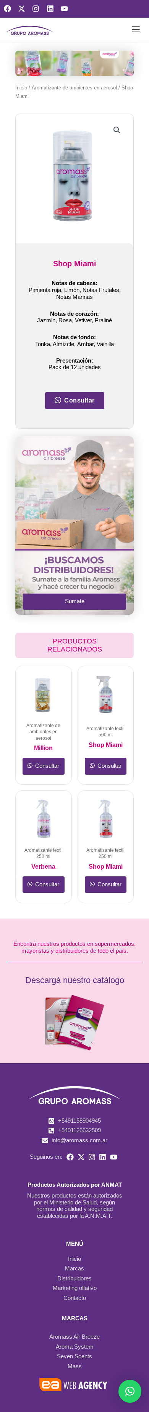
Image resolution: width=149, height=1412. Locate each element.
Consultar (46, 766)
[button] (136, 30)
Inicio (21, 88)
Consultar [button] (79, 400)
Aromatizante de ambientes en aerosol (74, 88)
